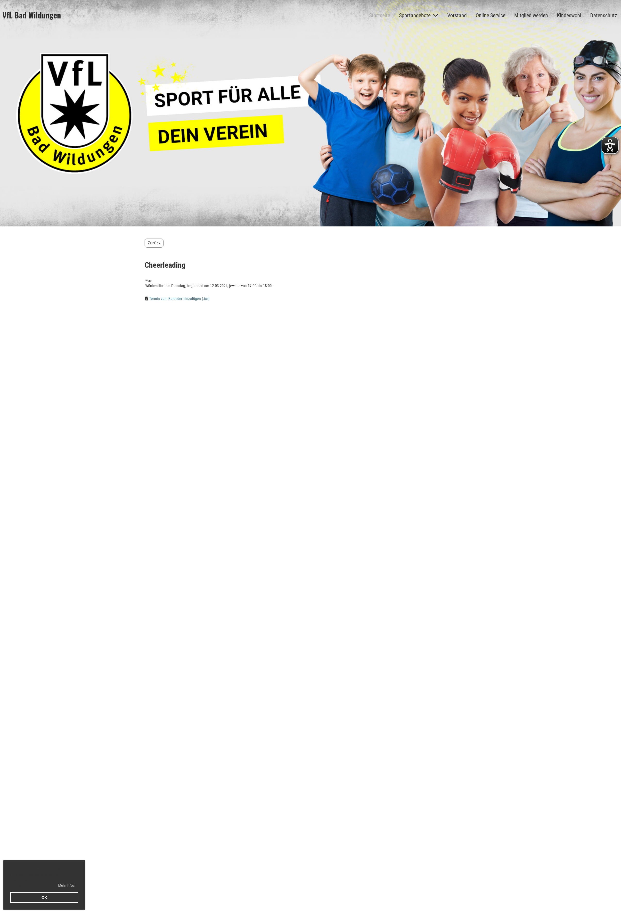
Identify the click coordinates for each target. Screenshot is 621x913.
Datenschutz (603, 15)
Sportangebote (415, 15)
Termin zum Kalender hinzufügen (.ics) (179, 298)
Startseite (379, 15)
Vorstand (457, 15)
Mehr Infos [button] (66, 886)
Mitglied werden (531, 15)
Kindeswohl (569, 15)
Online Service (490, 15)
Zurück (154, 243)
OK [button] (44, 897)
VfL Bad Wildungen (31, 15)
